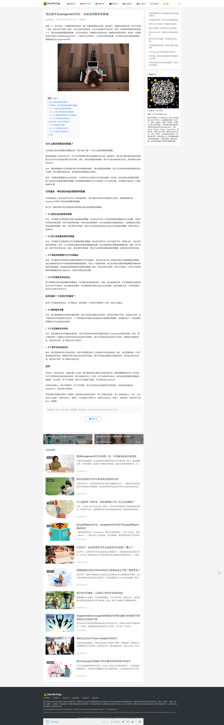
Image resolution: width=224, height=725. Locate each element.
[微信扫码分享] (123, 722)
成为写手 (85, 698)
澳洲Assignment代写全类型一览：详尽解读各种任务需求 (106, 456)
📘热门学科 (140, 4)
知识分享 (66, 698)
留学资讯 (76, 698)
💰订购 (166, 4)
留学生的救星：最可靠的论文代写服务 (163, 28)
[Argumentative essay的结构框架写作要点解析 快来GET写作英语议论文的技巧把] (60, 623)
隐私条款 (95, 698)
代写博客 (46, 698)
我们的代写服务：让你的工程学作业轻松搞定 (100, 593)
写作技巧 (82, 20)
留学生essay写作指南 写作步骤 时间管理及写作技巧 (104, 661)
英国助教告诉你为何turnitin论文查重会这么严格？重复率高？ (108, 570)
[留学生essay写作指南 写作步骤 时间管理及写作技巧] (60, 668)
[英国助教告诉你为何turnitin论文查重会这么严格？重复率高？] (60, 577)
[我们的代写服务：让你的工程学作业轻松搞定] (60, 600)
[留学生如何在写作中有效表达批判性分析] (60, 486)
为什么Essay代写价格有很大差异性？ (162, 52)
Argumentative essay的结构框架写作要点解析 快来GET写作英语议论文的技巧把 (108, 617)
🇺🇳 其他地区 (127, 4)
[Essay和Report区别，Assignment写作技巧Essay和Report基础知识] (60, 532)
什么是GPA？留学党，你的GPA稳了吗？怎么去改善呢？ (106, 501)
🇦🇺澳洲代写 (113, 4)
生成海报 (116, 722)
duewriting (50, 20)
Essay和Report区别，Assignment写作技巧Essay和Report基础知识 (108, 526)
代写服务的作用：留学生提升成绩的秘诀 (163, 20)
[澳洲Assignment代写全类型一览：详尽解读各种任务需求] (60, 464)
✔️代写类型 (154, 4)
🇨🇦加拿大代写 (85, 4)
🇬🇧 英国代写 (99, 4)
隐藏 (55, 98)
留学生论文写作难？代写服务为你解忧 (163, 24)
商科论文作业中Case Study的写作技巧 (97, 638)
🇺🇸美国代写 (71, 4)
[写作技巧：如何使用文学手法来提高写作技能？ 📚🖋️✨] (60, 555)
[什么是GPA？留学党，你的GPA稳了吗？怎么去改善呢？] (60, 509)
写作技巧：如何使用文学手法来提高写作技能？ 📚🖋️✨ (106, 547)
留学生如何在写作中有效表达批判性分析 (98, 479)
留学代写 (46, 702)
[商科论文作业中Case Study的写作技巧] (60, 646)
